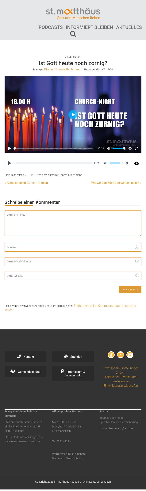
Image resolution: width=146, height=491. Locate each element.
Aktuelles (129, 27)
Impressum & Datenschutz (75, 373)
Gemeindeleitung (28, 372)
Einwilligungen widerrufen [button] (120, 385)
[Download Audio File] (136, 163)
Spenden (76, 357)
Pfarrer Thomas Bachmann (62, 69)
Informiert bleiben (89, 27)
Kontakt (28, 357)
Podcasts (51, 27)
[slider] (53, 148)
